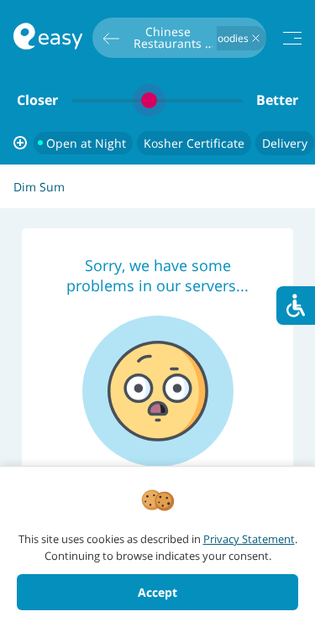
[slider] (157, 100)
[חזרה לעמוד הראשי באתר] (47, 38)
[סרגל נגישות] (295, 305)
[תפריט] (292, 38)
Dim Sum (39, 187)
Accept (157, 592)
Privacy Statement (249, 538)
